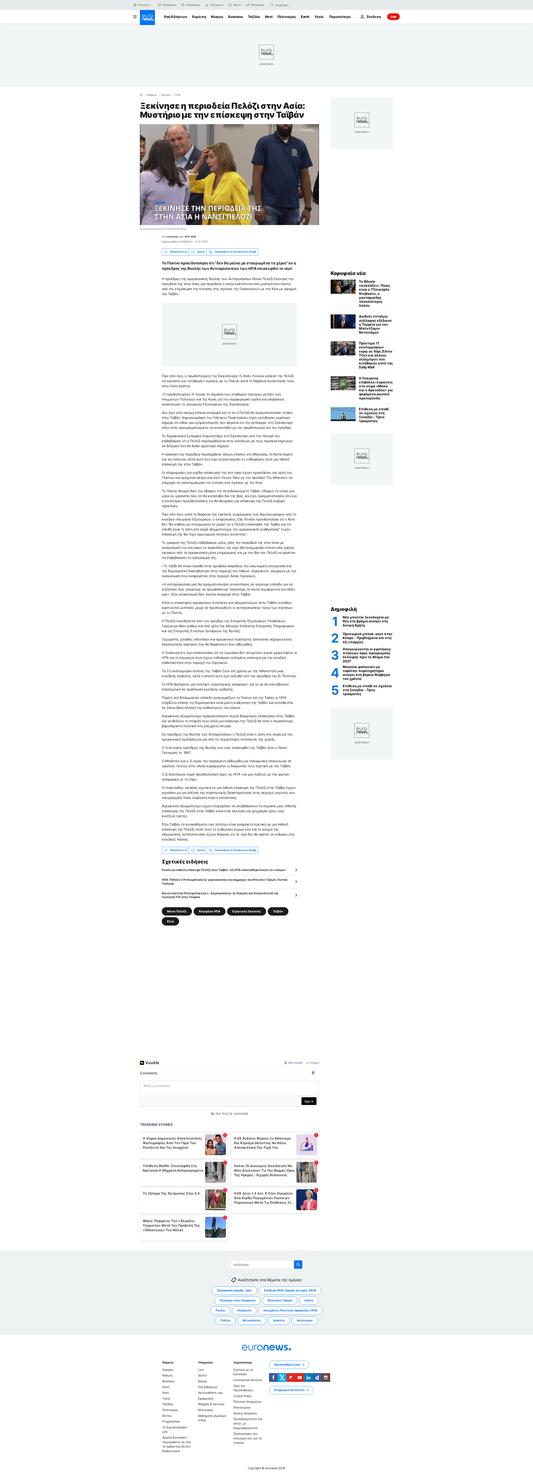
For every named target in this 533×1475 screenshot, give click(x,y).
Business (235, 17)
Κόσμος (217, 17)
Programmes (171, 1421)
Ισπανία (279, 1320)
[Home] (141, 94)
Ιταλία (308, 1300)
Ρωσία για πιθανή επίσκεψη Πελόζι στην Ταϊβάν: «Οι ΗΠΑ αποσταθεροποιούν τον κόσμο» (223, 870)
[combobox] (293, 5)
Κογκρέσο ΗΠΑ (209, 911)
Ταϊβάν (278, 911)
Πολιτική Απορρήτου (247, 1401)
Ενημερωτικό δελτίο (289, 1390)
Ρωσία (220, 1310)
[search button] (272, 5)
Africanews (205, 1410)
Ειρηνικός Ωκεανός (246, 911)
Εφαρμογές (206, 1398)
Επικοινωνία (241, 1407)
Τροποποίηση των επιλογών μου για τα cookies (247, 1438)
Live (393, 16)
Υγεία (318, 17)
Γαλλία (225, 1320)
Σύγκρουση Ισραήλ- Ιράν (234, 1290)
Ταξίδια (254, 17)
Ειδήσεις (152, 95)
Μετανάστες (252, 1320)
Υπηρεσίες (205, 1362)
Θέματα (167, 1362)
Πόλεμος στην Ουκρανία (237, 1300)
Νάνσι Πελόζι (177, 911)
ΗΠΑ (177, 95)
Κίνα (170, 921)
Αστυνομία (305, 1320)
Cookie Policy (242, 1396)
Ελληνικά (143, 4)
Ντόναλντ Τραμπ (280, 1300)
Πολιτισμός (286, 17)
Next (269, 17)
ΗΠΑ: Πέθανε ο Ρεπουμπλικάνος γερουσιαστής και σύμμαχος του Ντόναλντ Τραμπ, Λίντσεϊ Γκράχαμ (224, 881)
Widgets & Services (211, 1404)
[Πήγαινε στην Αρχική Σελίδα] (147, 17)
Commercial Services (247, 1380)
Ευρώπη (199, 17)
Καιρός (202, 1381)
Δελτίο (202, 1375)
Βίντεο (167, 1415)
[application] (229, 174)
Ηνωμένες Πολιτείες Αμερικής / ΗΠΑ (290, 1310)
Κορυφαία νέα (348, 273)
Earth (305, 17)
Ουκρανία (244, 1310)
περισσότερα (242, 1362)
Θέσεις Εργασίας (245, 1413)
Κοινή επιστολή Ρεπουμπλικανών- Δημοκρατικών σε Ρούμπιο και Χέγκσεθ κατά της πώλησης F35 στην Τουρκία (220, 895)
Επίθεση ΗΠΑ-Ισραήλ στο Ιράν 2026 (290, 1290)
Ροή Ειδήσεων (175, 17)
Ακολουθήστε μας (210, 1392)
